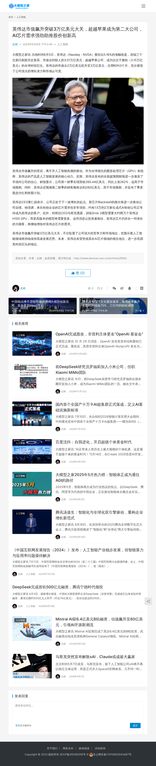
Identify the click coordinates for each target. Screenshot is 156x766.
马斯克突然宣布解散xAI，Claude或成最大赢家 (95, 656)
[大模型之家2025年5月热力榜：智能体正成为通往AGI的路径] (32, 484)
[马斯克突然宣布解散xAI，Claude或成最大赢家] (32, 666)
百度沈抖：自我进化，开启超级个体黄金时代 (94, 442)
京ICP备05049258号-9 (74, 754)
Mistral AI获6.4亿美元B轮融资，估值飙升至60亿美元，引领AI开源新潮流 (99, 622)
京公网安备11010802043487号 (112, 754)
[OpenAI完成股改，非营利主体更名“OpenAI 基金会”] (32, 343)
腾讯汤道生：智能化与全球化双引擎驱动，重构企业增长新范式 (99, 515)
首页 (11, 17)
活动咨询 (100, 748)
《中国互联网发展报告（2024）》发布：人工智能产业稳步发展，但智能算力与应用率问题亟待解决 (78, 553)
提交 (135, 725)
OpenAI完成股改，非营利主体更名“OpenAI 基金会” (99, 334)
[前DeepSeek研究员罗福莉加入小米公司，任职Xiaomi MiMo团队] (32, 376)
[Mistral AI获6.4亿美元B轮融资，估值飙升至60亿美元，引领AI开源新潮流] (32, 628)
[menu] (143, 6)
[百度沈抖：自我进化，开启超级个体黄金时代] (32, 451)
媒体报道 (84, 748)
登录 (17, 725)
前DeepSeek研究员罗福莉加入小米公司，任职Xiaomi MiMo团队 (95, 369)
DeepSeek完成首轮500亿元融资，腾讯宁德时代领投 (57, 587)
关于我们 (52, 748)
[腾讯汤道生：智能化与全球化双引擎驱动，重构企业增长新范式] (32, 521)
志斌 (15, 44)
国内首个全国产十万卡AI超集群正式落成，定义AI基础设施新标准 (99, 407)
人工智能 (62, 44)
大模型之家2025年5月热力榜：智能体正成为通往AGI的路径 (97, 477)
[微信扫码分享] (114, 288)
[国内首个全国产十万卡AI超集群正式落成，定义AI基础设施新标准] (32, 414)
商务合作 (68, 748)
